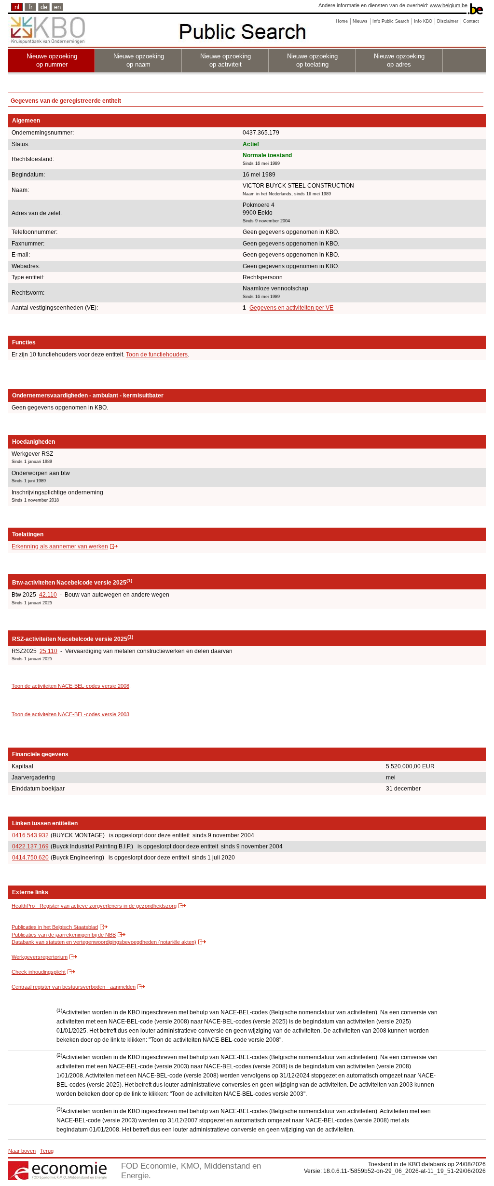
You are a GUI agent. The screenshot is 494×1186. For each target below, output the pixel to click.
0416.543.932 (30, 835)
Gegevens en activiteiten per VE (291, 307)
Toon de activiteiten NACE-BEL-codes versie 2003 (70, 714)
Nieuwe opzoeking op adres (399, 60)
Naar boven (22, 1151)
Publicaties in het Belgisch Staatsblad (55, 927)
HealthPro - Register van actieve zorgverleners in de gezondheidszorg (94, 906)
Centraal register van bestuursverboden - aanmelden (74, 987)
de (44, 7)
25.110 (48, 651)
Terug (47, 1151)
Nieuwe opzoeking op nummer (52, 60)
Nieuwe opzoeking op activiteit (225, 60)
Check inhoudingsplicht (39, 972)
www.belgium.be (448, 5)
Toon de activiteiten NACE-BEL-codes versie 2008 (70, 686)
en (57, 7)
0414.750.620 (30, 857)
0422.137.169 (30, 846)
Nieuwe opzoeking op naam (138, 60)
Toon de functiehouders (157, 354)
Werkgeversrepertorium (40, 957)
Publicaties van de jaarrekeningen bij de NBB (64, 935)
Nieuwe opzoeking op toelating (312, 60)
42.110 (48, 594)
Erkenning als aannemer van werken (60, 546)
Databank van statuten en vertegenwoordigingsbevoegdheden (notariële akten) (104, 942)
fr (30, 7)
